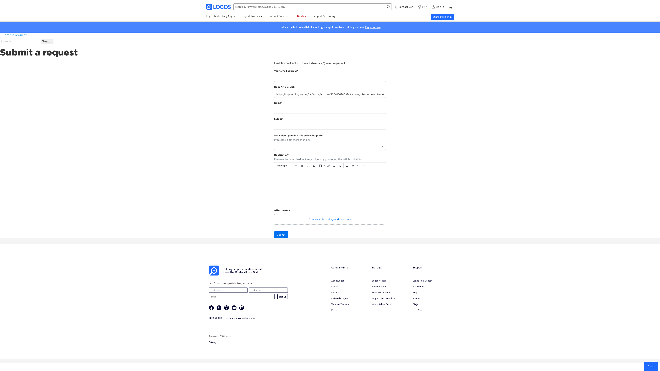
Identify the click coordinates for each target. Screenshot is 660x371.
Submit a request (14, 35)
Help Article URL (284, 87)
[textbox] (330, 187)
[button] (330, 219)
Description (281, 155)
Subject (278, 118)
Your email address (286, 71)
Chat (651, 366)
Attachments (282, 210)
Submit (281, 234)
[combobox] (330, 146)
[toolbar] (330, 165)
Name (278, 103)
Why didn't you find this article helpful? (298, 135)
